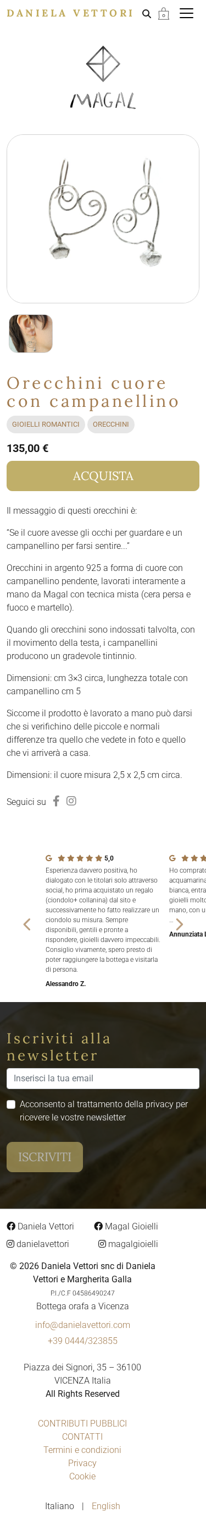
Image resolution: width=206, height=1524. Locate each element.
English (106, 1506)
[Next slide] (178, 924)
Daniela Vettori (71, 13)
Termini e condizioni (82, 1450)
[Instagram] (71, 801)
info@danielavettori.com (82, 1325)
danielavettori (41, 1244)
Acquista (103, 475)
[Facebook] (56, 801)
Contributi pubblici (82, 1423)
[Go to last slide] (27, 924)
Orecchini (111, 424)
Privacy (82, 1463)
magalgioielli (132, 1244)
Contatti (82, 1437)
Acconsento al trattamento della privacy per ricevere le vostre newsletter (104, 1111)
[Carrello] (163, 13)
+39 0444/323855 (83, 1341)
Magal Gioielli (130, 1226)
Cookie (82, 1476)
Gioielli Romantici (46, 424)
